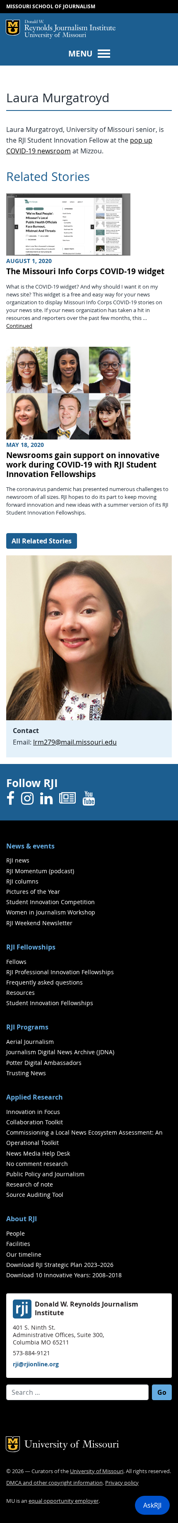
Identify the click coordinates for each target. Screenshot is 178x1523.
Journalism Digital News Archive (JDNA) (60, 1052)
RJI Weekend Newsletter (39, 923)
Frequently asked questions (44, 982)
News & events (30, 846)
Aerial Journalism (30, 1042)
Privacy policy (122, 1482)
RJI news (17, 860)
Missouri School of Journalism (50, 6)
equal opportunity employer (64, 1500)
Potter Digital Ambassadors (44, 1063)
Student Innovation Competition (50, 902)
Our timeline (23, 1254)
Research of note (29, 1184)
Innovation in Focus (33, 1112)
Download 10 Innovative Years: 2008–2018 (64, 1275)
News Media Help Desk (38, 1153)
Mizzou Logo (13, 27)
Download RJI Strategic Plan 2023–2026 (59, 1265)
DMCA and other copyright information (54, 1482)
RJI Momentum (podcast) (40, 871)
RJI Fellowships (30, 947)
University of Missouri (55, 35)
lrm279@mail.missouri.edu (75, 742)
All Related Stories (42, 540)
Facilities (18, 1244)
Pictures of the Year (33, 891)
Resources (20, 993)
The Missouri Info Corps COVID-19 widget (85, 271)
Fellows (16, 962)
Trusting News (26, 1073)
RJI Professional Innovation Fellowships (60, 972)
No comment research (37, 1164)
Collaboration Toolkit (34, 1122)
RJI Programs (27, 1027)
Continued (19, 325)
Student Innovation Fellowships (49, 1003)
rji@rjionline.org (36, 1364)
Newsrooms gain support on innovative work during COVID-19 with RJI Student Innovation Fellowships (82, 464)
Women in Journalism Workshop (50, 912)
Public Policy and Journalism (45, 1174)
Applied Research (34, 1097)
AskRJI (152, 1505)
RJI (69, 26)
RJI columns (22, 881)
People (15, 1233)
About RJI (21, 1218)
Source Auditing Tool (34, 1195)
